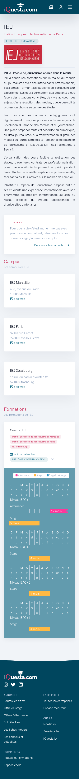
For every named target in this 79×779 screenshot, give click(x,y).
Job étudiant (12, 722)
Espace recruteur (54, 708)
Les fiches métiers (15, 729)
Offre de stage (13, 708)
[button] (51, 7)
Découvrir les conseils (49, 245)
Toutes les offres (14, 701)
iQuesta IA (50, 738)
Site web (19, 299)
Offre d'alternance (16, 715)
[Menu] (70, 7)
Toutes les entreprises (57, 701)
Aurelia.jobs (51, 731)
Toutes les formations (18, 757)
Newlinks (49, 724)
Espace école (12, 765)
